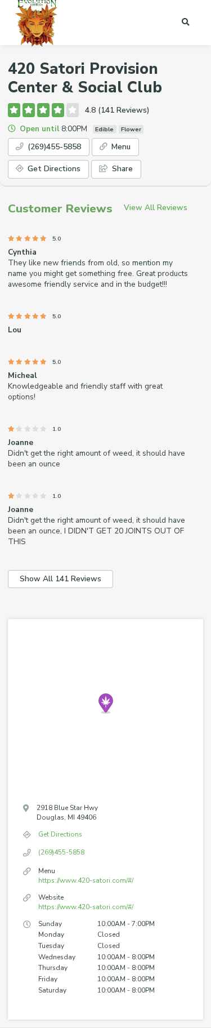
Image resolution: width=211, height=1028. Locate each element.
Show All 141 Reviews (60, 578)
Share (121, 168)
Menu (120, 146)
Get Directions (52, 168)
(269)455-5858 (53, 146)
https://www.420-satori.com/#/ (85, 880)
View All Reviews (155, 207)
